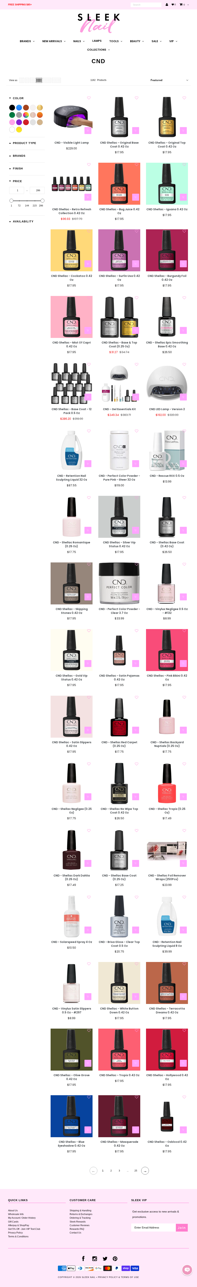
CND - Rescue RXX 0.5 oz (167, 476)
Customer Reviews (79, 1225)
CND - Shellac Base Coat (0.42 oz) (167, 544)
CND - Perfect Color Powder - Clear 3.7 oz (119, 611)
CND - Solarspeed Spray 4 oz (71, 942)
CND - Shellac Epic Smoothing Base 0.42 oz (167, 344)
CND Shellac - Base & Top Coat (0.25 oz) (119, 344)
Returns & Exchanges (81, 1214)
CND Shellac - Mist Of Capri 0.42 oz (71, 344)
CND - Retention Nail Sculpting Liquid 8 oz (167, 944)
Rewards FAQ (77, 1229)
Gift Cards (13, 1221)
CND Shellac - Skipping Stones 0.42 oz (72, 611)
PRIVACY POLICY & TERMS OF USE (118, 1277)
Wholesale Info (16, 1214)
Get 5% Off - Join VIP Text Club (24, 1229)
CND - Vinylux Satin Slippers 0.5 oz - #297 (71, 1010)
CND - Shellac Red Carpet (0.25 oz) (119, 744)
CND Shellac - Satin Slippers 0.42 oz (71, 744)
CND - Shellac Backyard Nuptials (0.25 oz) (167, 744)
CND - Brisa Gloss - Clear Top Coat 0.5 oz (119, 944)
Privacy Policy (15, 1232)
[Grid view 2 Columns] (27, 80)
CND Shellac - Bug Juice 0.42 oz (119, 211)
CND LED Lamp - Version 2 (167, 409)
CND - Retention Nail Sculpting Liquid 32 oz (71, 478)
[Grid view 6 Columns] (56, 80)
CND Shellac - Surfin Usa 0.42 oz (119, 278)
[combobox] (146, 5)
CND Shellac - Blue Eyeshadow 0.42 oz (71, 1144)
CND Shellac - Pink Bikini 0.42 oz (167, 677)
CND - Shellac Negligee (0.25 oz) (72, 811)
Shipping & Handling (80, 1210)
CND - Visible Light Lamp (71, 143)
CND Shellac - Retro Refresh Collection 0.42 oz (71, 211)
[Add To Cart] (87, 130)
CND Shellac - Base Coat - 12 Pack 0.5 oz (72, 411)
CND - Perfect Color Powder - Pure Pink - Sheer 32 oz (119, 478)
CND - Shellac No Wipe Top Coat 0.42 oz (119, 811)
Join (182, 1227)
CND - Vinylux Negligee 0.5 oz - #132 (167, 611)
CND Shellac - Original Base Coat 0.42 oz (119, 144)
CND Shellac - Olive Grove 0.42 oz (71, 1077)
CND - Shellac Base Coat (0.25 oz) (119, 877)
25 (135, 1170)
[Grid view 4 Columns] (39, 80)
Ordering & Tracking (80, 1218)
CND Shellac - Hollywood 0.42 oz (167, 1077)
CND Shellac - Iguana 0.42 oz (167, 209)
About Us (13, 1210)
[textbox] (16, 190)
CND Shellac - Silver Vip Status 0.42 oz (119, 544)
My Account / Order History (22, 1218)
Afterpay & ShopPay (18, 1225)
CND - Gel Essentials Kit (119, 409)
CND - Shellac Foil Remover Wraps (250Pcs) (167, 877)
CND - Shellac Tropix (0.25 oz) (167, 811)
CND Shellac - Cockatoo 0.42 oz (71, 278)
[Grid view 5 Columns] (47, 80)
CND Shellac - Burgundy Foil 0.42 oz (167, 278)
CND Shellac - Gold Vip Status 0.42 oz (72, 677)
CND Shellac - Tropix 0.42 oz (119, 1075)
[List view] (21, 80)
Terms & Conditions (18, 1236)
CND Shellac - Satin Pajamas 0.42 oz (119, 677)
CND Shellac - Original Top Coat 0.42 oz (167, 144)
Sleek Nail (88, 1277)
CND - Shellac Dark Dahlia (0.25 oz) (71, 877)
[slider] (11, 201)
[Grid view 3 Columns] (32, 80)
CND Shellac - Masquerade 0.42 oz (119, 1144)
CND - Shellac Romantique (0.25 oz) (71, 544)
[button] (187, 1269)
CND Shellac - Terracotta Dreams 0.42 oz (167, 1010)
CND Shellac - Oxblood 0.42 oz (167, 1144)
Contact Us (75, 1232)
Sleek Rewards (78, 1221)
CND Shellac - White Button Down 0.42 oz (119, 1010)
